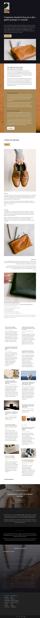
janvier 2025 (7, 606)
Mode (29, 431)
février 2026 (7, 598)
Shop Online (7, 35)
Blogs (11, 351)
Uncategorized (30, 353)
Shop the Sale (20, 500)
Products (12, 605)
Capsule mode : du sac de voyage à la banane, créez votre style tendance (28, 428)
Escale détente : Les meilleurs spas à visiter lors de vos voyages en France (11, 413)
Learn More (10, 128)
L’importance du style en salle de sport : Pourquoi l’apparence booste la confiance (28, 328)
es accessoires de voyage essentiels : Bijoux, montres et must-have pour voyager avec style (28, 383)
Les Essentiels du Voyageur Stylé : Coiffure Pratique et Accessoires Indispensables (28, 406)
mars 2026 (6, 597)
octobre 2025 (7, 602)
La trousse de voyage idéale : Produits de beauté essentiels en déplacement (11, 382)
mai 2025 (6, 605)
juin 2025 (6, 603)
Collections (13, 598)
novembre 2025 (7, 600)
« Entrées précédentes (9, 479)
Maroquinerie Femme (14, 600)
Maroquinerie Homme (15, 602)
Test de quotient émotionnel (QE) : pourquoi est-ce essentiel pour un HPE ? (11, 348)
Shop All (7, 144)
